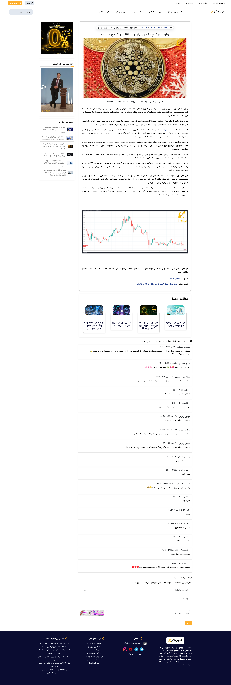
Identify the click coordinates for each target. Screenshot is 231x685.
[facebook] (142, 648)
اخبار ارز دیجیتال (155, 28)
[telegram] (136, 648)
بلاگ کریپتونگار (202, 3)
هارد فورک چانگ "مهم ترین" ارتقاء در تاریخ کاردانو (157, 284)
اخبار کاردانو (144, 28)
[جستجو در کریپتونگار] (30, 11)
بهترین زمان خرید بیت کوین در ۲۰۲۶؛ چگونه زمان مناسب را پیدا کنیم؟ (53, 146)
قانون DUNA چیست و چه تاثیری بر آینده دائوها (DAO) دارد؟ (53, 163)
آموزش (28, 3)
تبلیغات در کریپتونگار (135, 654)
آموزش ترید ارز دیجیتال (94, 649)
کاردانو (164, 129)
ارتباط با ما (189, 3)
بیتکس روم (100, 12)
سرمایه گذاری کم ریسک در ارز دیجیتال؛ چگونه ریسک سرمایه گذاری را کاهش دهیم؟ (55, 172)
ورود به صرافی (14, 3)
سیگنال (141, 12)
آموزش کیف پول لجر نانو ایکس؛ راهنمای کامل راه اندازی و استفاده (53, 154)
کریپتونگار (166, 28)
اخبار (160, 12)
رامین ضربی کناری (156, 101)
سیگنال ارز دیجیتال (94, 653)
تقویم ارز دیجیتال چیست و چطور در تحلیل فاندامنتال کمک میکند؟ (53, 129)
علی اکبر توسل (94, 662)
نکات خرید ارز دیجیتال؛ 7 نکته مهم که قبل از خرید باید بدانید (53, 137)
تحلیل (151, 12)
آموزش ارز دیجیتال (175, 12)
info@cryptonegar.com (132, 643)
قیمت (133, 12)
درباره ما (178, 3)
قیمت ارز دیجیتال (93, 659)
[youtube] (130, 648)
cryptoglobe (175, 278)
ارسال (188, 623)
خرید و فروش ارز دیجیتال (116, 12)
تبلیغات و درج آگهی (218, 3)
